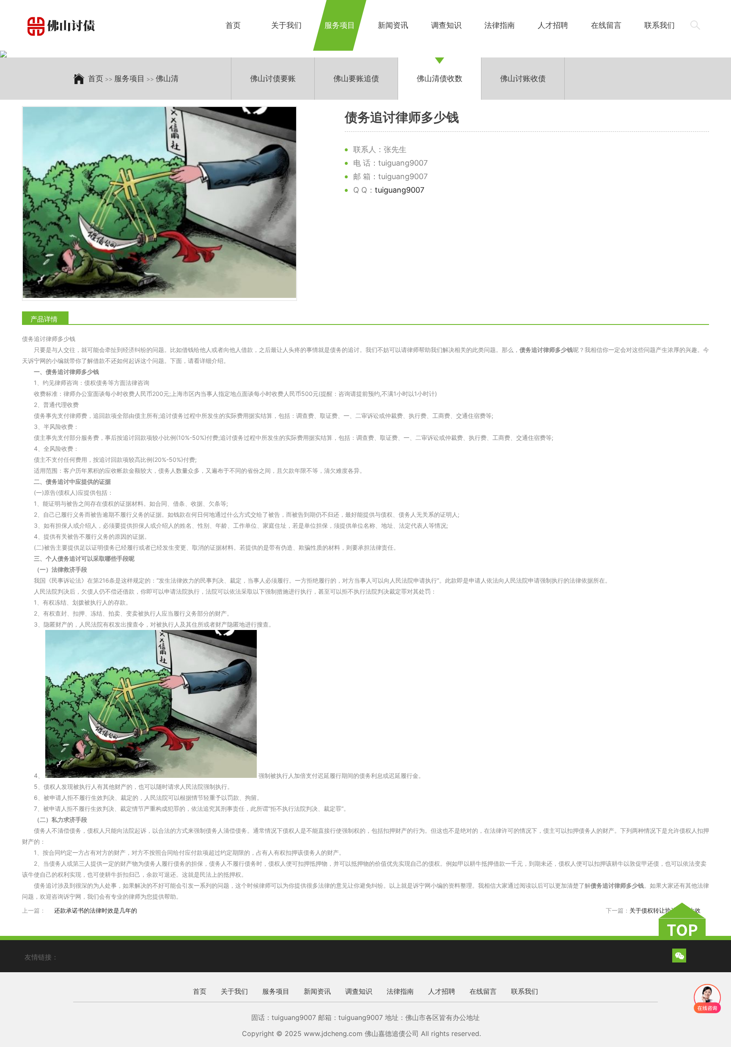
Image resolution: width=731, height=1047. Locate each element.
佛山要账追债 (356, 78)
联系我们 (659, 25)
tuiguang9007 (399, 189)
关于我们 (286, 25)
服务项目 (339, 25)
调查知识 (446, 25)
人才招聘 (553, 25)
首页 (233, 25)
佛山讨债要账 (273, 78)
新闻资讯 (393, 25)
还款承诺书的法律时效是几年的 (95, 910)
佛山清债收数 (439, 78)
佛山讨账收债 (523, 78)
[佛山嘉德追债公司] (62, 26)
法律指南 (499, 25)
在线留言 (606, 25)
